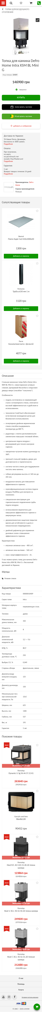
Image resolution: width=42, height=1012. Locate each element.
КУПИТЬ (21, 97)
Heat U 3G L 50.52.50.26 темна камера (21, 911)
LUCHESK (26, 1009)
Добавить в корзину (21, 256)
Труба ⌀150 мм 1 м (21, 292)
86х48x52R (21, 819)
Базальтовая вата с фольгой (21, 344)
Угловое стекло (10, 579)
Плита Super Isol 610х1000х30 (21, 239)
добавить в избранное (22, 126)
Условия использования (30, 997)
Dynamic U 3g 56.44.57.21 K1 (21, 773)
